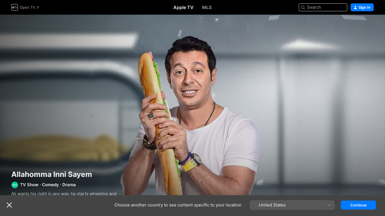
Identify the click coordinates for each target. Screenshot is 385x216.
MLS (207, 7)
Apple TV (183, 7)
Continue (358, 205)
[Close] (9, 205)
